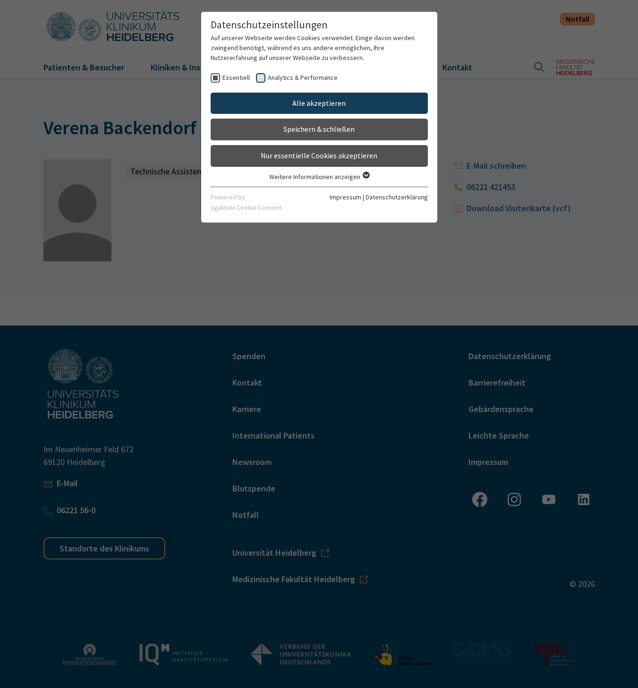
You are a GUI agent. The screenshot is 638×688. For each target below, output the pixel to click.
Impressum (345, 197)
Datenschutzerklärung (397, 197)
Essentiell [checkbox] (236, 77)
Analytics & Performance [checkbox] (303, 77)
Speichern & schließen (319, 129)
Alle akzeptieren (319, 103)
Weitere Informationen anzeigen (315, 176)
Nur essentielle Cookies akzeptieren (319, 155)
